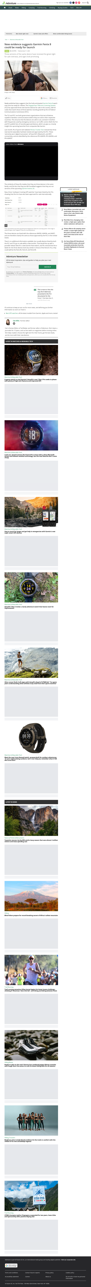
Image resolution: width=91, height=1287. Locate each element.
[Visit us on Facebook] (70, 3)
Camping (32, 8)
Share (8, 98)
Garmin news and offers (41, 34)
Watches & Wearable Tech (16, 39)
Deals (10, 8)
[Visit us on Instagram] (76, 3)
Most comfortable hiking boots (62, 34)
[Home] (4, 8)
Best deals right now (22, 34)
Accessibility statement (12, 1276)
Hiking (24, 8)
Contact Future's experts (32, 1273)
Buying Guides (62, 8)
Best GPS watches (12, 313)
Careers (27, 1276)
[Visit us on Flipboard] (79, 3)
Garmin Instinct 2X (28, 188)
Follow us (45, 98)
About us (48, 1276)
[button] (85, 3)
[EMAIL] (14, 323)
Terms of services (27, 272)
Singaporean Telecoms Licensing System (42, 105)
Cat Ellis (14, 51)
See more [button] (29, 303)
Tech (71, 8)
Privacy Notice (10, 273)
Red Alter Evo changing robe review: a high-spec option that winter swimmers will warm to (74, 222)
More (78, 8)
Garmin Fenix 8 (48, 103)
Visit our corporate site (68, 1260)
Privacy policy (49, 1273)
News (17, 8)
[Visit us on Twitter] (73, 3)
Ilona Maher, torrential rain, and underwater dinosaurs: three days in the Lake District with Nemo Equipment (74, 212)
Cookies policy (70, 1273)
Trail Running (41, 8)
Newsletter (54, 98)
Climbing (52, 8)
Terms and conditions (11, 1273)
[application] (31, 161)
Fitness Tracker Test (37, 130)
